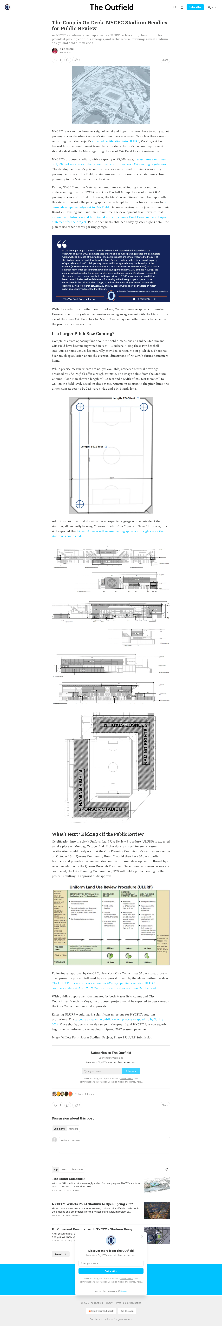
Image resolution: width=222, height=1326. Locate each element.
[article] (111, 1186)
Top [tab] (56, 1169)
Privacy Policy (135, 1281)
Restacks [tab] (73, 1128)
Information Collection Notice (110, 1281)
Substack (95, 1319)
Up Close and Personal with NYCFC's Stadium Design (93, 1229)
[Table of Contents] (3, 663)
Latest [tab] (64, 1169)
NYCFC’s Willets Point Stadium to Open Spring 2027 (92, 1204)
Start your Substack (102, 1310)
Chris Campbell (68, 49)
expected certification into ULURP (115, 141)
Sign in (212, 7)
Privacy (108, 1302)
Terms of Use (126, 1278)
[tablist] (66, 1129)
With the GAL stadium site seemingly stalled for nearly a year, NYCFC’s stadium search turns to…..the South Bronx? (96, 1184)
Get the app (127, 1310)
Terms (117, 1302)
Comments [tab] (59, 1128)
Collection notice (132, 1302)
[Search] (175, 7)
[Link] (47, 333)
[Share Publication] (182, 7)
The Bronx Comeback (68, 1179)
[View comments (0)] (68, 60)
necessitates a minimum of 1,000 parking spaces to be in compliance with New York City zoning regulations (109, 162)
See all (58, 1254)
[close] (142, 1236)
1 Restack (89, 1093)
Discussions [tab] (77, 1169)
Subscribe (195, 7)
